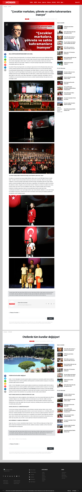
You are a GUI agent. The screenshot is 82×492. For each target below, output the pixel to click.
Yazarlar (32, 474)
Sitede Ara (64, 472)
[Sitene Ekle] (19, 476)
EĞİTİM (9, 6)
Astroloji (63, 478)
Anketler (63, 473)
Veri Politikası (5, 483)
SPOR (58, 2)
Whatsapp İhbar (17, 482)
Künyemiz (33, 479)
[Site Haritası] (17, 476)
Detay (69, 490)
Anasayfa (5, 6)
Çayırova (44, 2)
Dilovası (49, 2)
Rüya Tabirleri (64, 476)
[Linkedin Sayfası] (13, 476)
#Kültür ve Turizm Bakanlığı (21, 438)
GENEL (31, 2)
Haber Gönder (16, 483)
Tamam (74, 490)
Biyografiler (64, 475)
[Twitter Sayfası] (6, 476)
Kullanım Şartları (17, 480)
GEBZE (35, 2)
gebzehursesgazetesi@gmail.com (24, 304)
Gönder (50, 318)
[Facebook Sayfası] (4, 476)
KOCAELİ (54, 2)
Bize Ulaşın (32, 481)
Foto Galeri (33, 469)
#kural (13, 438)
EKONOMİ (10, 331)
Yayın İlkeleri (5, 482)
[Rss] (15, 476)
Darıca (39, 2)
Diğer (62, 2)
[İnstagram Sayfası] (8, 476)
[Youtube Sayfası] (10, 476)
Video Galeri (33, 472)
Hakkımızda (5, 480)
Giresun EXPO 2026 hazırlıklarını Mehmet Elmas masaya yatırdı (70, 88)
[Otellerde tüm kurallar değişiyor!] (29, 358)
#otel (10, 438)
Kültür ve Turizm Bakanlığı (30, 388)
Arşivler (32, 477)
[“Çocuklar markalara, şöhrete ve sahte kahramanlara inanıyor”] (29, 36)
